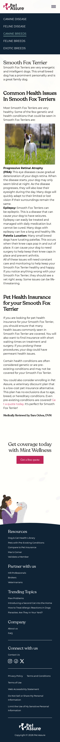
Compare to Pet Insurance (22, 547)
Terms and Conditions (38, 676)
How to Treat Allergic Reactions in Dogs (29, 607)
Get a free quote (30, 460)
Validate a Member (18, 556)
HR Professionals (17, 572)
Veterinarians (15, 582)
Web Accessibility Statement (23, 689)
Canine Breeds (14, 33)
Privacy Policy (15, 676)
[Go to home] (13, 6)
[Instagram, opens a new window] (10, 661)
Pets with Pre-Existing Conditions (26, 542)
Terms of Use (15, 682)
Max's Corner (15, 552)
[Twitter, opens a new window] (22, 661)
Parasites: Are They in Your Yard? (25, 612)
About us (13, 628)
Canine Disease (15, 19)
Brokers (12, 577)
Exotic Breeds (14, 48)
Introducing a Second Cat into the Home (30, 603)
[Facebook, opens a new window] (16, 661)
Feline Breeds (14, 41)
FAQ (10, 633)
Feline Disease (14, 26)
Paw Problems (16, 598)
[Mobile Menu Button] (54, 7)
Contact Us (14, 654)
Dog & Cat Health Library (21, 538)
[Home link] (30, 726)
